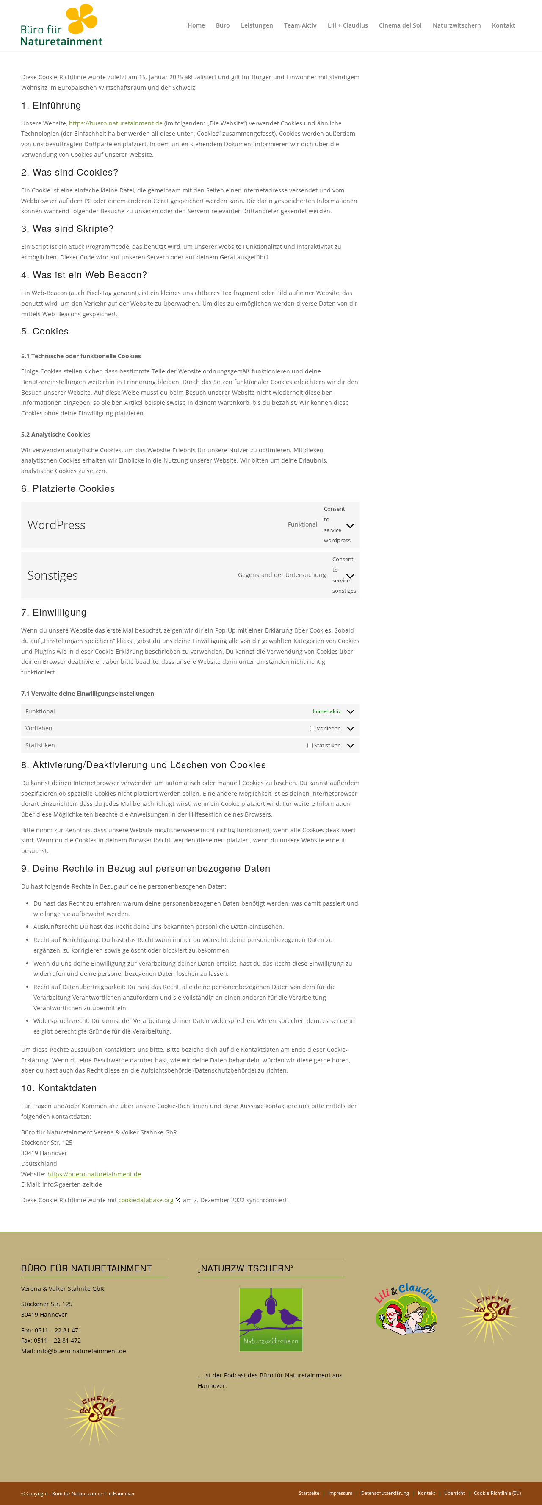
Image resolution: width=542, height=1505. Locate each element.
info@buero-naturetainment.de (81, 1351)
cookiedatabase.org (146, 1200)
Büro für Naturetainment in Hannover (93, 1493)
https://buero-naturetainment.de (116, 123)
